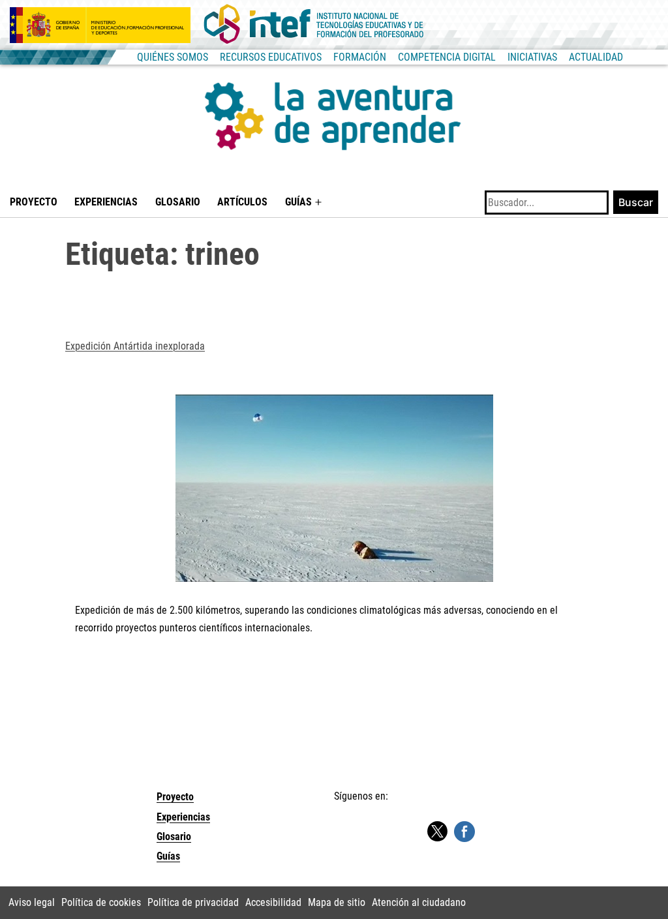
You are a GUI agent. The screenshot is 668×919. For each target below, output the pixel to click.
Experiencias (106, 202)
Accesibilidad (273, 902)
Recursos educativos (271, 57)
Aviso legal (31, 902)
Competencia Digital (447, 57)
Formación (359, 57)
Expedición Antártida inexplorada (135, 346)
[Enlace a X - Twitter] (437, 832)
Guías (298, 202)
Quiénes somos (172, 57)
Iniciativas (532, 57)
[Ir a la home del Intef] (314, 24)
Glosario (177, 202)
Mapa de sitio (336, 902)
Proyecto (33, 202)
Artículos (242, 202)
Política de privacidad (193, 902)
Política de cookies (101, 902)
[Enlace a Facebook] (464, 831)
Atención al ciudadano (419, 902)
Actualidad (596, 57)
